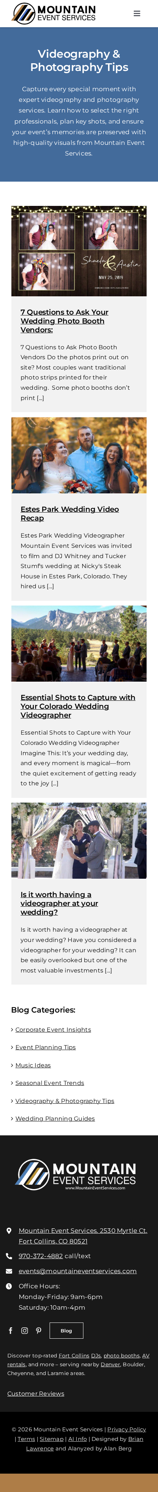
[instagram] (24, 1330)
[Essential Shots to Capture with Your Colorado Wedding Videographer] (79, 644)
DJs (96, 1355)
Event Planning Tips (45, 1047)
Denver (110, 1364)
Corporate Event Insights (53, 1029)
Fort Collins (74, 1355)
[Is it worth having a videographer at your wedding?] (79, 841)
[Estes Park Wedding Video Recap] (79, 455)
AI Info (77, 1438)
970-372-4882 (41, 1256)
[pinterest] (38, 1330)
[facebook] (10, 1330)
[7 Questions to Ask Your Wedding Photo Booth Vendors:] (79, 251)
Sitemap (52, 1438)
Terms (26, 1438)
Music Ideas (33, 1065)
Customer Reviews (35, 1393)
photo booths (122, 1355)
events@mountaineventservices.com (78, 1271)
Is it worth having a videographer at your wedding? (59, 903)
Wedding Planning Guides (55, 1118)
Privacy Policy (126, 1429)
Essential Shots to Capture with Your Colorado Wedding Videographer (78, 706)
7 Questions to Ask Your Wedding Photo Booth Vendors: (64, 321)
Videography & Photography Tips (64, 1100)
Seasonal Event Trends (49, 1082)
